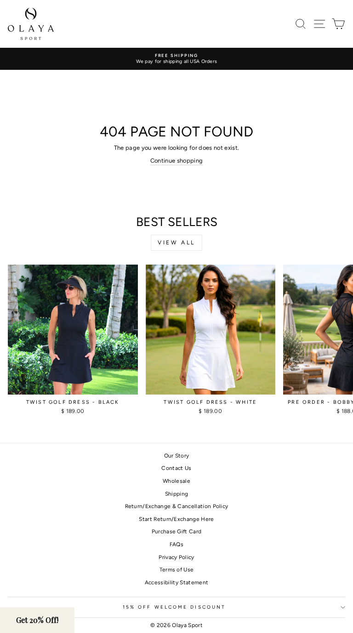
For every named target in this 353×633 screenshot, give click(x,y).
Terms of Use (176, 569)
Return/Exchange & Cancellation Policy (176, 506)
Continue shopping (176, 160)
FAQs (176, 544)
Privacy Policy (176, 557)
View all (176, 242)
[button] (37, 620)
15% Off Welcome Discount (174, 607)
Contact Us (176, 468)
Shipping (176, 494)
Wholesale (176, 481)
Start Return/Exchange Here (176, 519)
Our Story (176, 455)
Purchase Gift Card (177, 531)
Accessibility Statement (176, 582)
